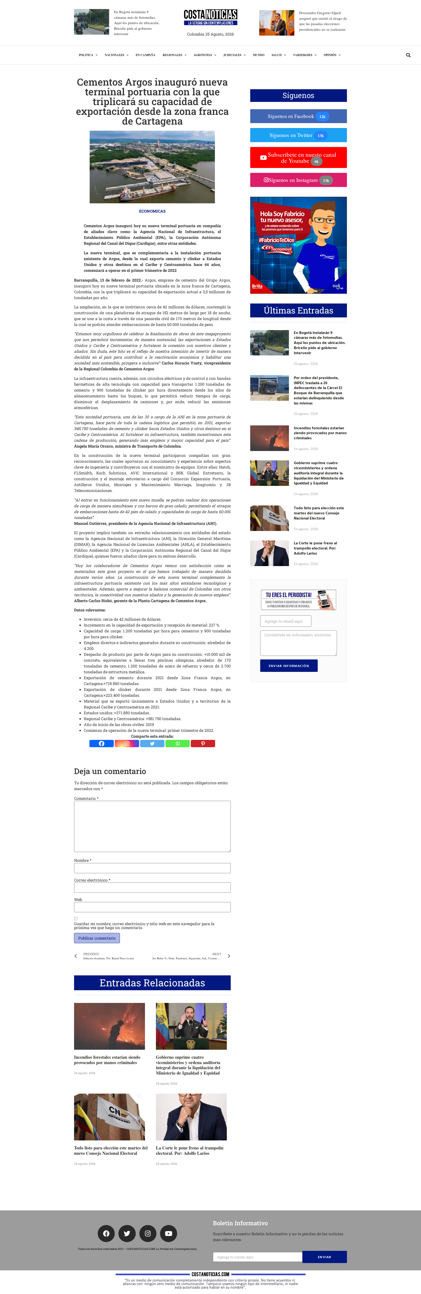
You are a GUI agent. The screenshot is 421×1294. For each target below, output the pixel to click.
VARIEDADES (302, 55)
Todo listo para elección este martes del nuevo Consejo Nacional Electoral (111, 1150)
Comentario (86, 798)
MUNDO (258, 55)
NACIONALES (114, 55)
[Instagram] (127, 743)
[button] (408, 55)
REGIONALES (172, 55)
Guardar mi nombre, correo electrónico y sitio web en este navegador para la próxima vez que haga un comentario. (144, 926)
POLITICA (86, 55)
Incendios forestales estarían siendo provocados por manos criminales (107, 1060)
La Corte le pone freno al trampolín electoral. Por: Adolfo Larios (189, 1150)
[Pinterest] (203, 743)
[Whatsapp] (177, 743)
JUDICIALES (232, 55)
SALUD (277, 55)
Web (78, 900)
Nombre (82, 860)
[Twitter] (152, 743)
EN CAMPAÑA (145, 55)
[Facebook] (101, 743)
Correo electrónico (92, 880)
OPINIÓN (330, 55)
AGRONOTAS (203, 55)
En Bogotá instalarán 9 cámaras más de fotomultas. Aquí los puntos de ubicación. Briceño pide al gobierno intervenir (137, 22)
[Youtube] (168, 1233)
